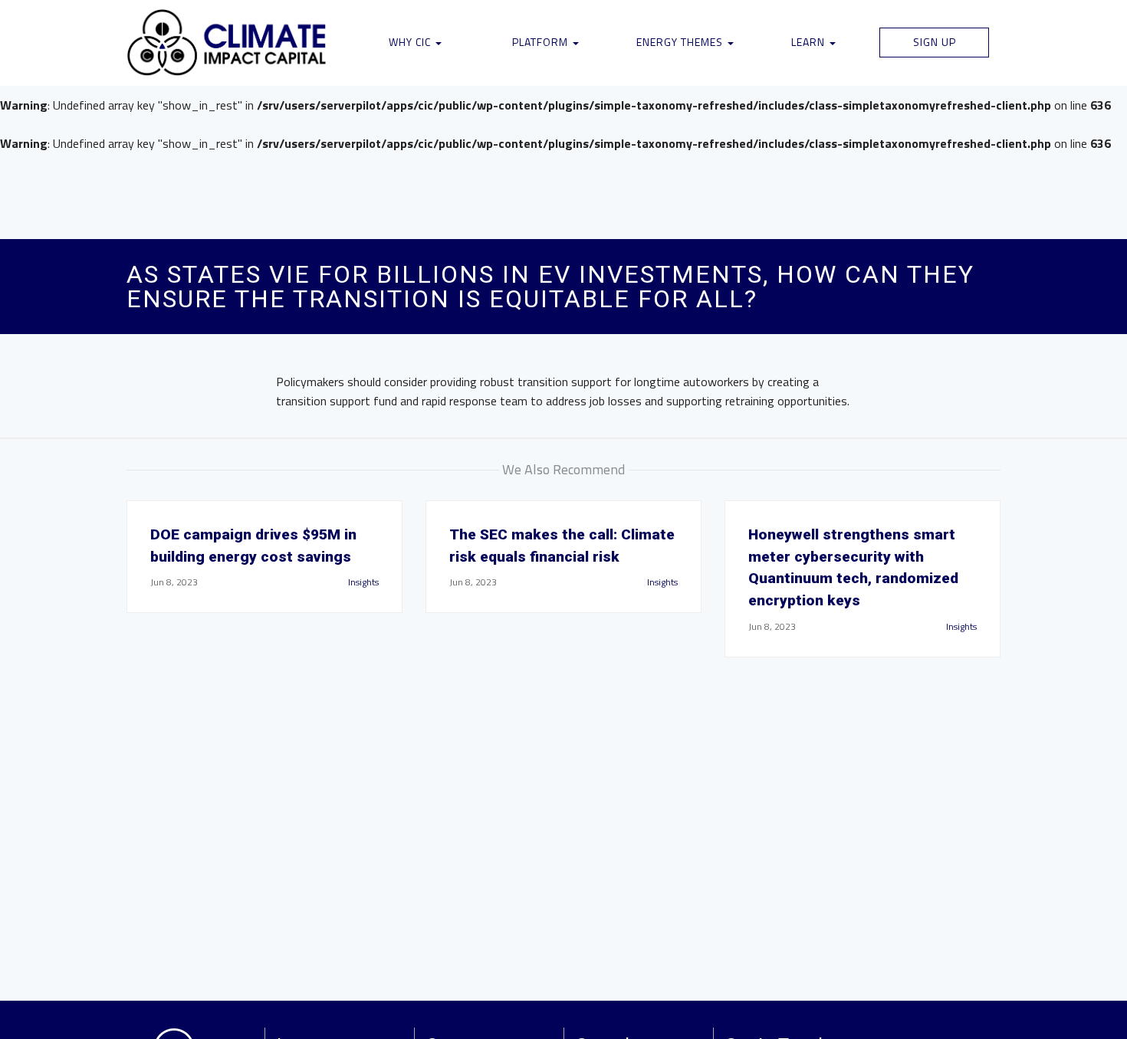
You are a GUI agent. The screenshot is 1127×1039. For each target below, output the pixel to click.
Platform (541, 42)
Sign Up (934, 42)
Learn (809, 42)
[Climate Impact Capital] (227, 43)
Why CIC (411, 42)
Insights (363, 582)
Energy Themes (681, 42)
